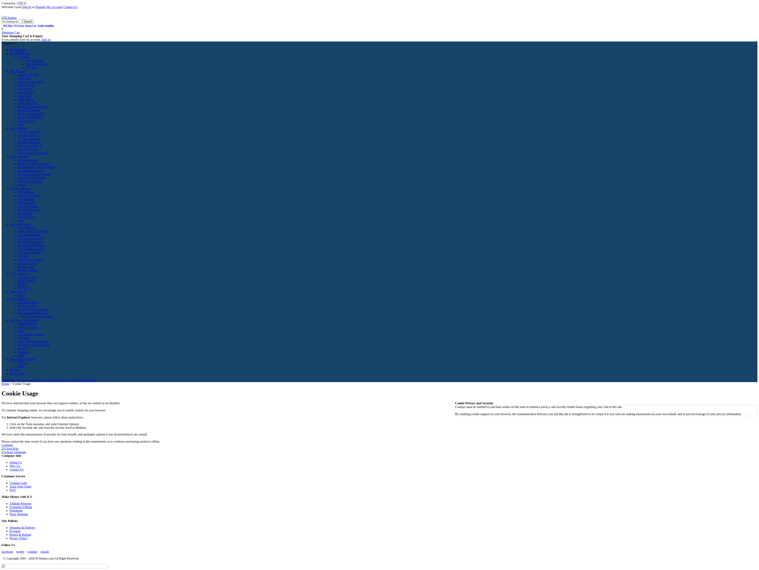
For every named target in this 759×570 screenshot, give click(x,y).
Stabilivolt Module (29, 142)
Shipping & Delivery (22, 527)
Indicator (22, 256)
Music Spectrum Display (32, 106)
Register (40, 7)
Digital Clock (25, 267)
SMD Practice (26, 99)
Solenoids (23, 338)
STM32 (22, 363)
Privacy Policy (18, 538)
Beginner (15, 370)
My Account (54, 7)
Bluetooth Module (28, 195)
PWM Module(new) (30, 242)
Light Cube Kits (27, 103)
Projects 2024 (17, 50)
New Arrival (17, 380)
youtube (32, 551)
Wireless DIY (25, 121)
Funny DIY (24, 89)
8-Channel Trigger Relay (32, 309)
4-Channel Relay (28, 306)
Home (5, 380)
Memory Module (28, 270)
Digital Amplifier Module (33, 231)
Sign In (26, 7)
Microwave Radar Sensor (33, 163)
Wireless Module (19, 188)
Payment (14, 531)
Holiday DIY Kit (28, 74)
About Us (15, 462)
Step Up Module (27, 149)
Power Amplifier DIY (31, 114)
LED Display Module (31, 249)
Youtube (90, 380)
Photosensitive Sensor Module (36, 167)
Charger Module (27, 135)
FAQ (12, 490)
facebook (7, 551)
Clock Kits (24, 78)
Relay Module (18, 299)
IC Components (75, 380)
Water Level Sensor (29, 181)
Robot (21, 295)
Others (21, 185)
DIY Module (17, 71)
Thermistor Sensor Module (34, 174)
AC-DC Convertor (29, 131)
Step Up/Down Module (32, 153)
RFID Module (26, 202)
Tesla (20, 124)
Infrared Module (27, 160)
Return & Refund (20, 534)
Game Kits (24, 96)
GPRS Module (26, 217)
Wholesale (16, 510)
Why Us (14, 466)
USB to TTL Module (30, 259)
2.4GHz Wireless (28, 206)
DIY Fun (40, 380)
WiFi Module (25, 192)
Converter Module (28, 234)
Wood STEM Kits (28, 110)
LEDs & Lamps (27, 327)
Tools (20, 331)
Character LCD (27, 277)
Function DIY (26, 92)
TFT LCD (23, 288)
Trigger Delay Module (39, 316)
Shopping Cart (11, 32)
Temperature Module (30, 170)
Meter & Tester (26, 281)
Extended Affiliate (20, 507)
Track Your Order (20, 486)
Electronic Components (24, 320)
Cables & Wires (27, 323)
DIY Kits (7, 25)
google (45, 551)
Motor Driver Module (30, 245)
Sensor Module (18, 156)
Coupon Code (18, 483)
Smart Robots (17, 291)
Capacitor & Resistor (30, 334)
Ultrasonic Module (29, 252)
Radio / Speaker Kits (30, 82)
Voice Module (26, 227)
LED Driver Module (30, 238)
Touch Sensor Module (31, 178)
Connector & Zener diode (33, 345)
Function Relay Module (32, 313)
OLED (21, 284)
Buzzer (21, 348)
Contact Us (70, 7)
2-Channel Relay (28, 302)
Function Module (36, 64)
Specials (30, 380)
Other (21, 220)
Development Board (22, 359)
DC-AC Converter (29, 138)
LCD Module (17, 274)
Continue (7, 445)
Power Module (34, 60)
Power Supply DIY (29, 117)
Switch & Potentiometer (32, 341)
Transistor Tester (27, 263)
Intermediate (17, 373)
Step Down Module (29, 146)
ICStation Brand (19, 53)
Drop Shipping (18, 514)
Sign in (46, 39)
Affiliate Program (20, 503)
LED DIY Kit (26, 85)
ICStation (23, 57)
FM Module (24, 213)
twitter (20, 551)
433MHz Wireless (28, 210)
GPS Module (25, 199)
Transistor (23, 352)
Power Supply (56, 380)
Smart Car (30, 25)
